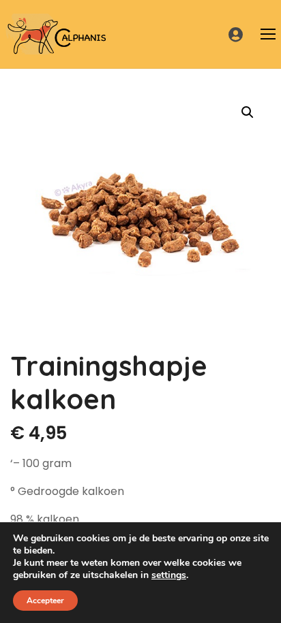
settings (168, 575)
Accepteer (45, 600)
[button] (247, 112)
